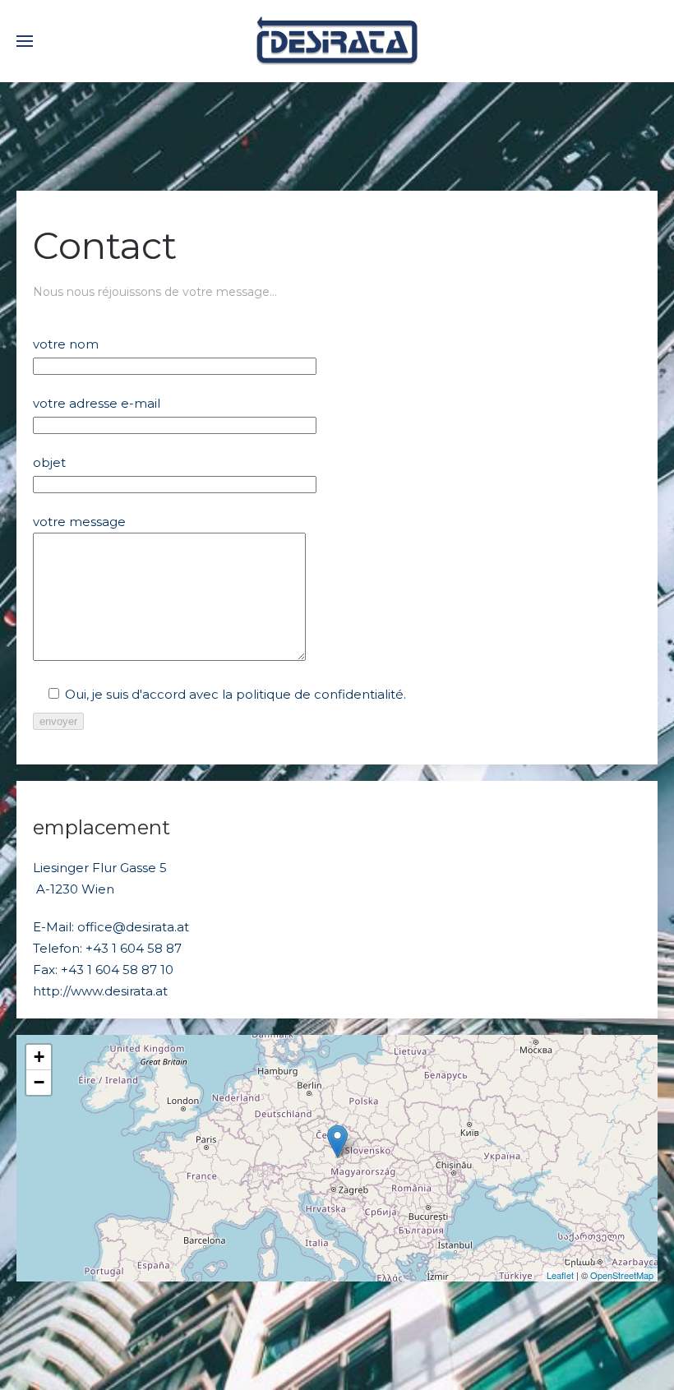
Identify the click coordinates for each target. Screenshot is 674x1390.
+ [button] (39, 1056)
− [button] (39, 1082)
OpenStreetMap (621, 1274)
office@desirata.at (133, 927)
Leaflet (560, 1274)
